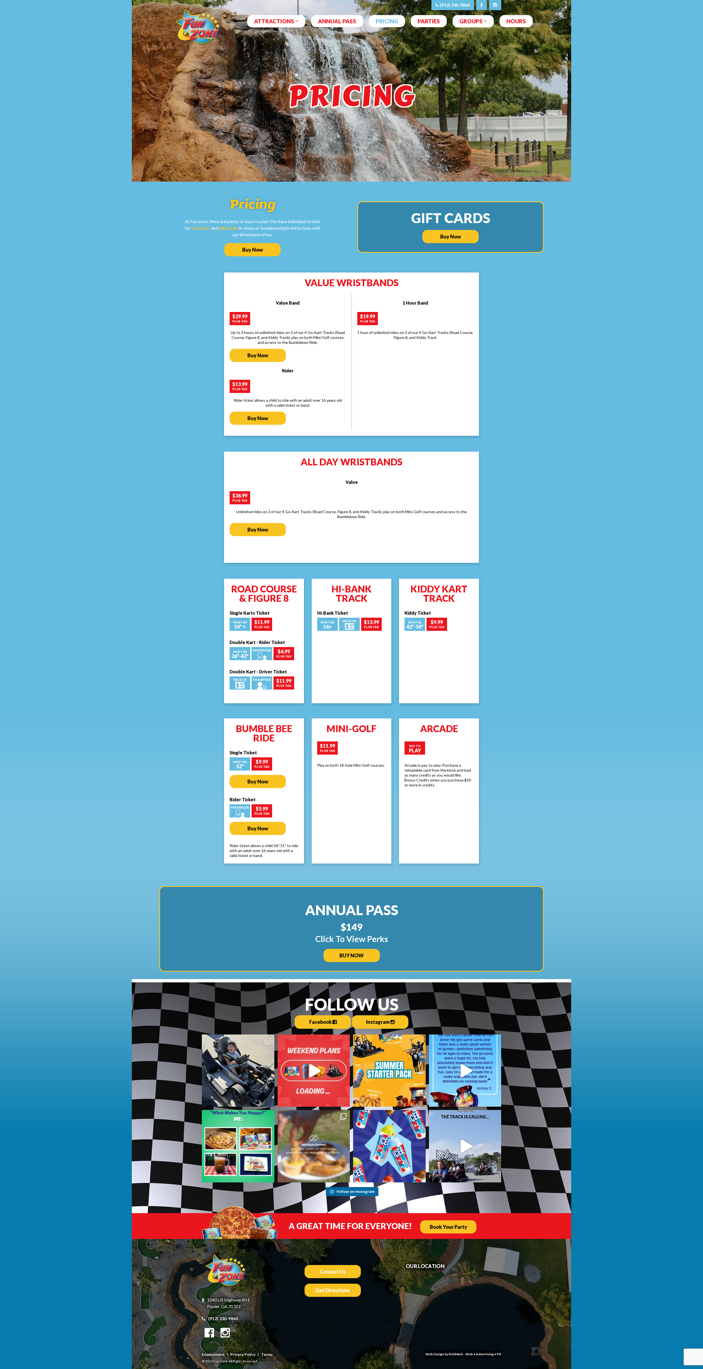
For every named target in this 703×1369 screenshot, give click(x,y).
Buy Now (252, 250)
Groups (470, 21)
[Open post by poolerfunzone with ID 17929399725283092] (465, 1146)
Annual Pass (337, 21)
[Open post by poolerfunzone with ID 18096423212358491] (238, 1071)
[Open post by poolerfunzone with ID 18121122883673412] (389, 1146)
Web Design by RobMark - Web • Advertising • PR (463, 1354)
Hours (516, 21)
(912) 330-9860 (454, 4)
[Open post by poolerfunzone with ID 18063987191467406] (238, 1146)
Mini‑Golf (228, 227)
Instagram (378, 1022)
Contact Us (333, 1272)
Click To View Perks (351, 939)
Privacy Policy (242, 1354)
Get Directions (333, 1290)
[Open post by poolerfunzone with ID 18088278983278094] (389, 1071)
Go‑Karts (200, 227)
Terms (267, 1354)
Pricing (387, 21)
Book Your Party (448, 1227)
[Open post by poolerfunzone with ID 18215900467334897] (314, 1146)
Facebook (321, 1022)
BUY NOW (351, 955)
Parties (429, 21)
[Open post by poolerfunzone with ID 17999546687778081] (314, 1071)
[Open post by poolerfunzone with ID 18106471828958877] (465, 1071)
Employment (213, 1354)
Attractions (274, 21)
